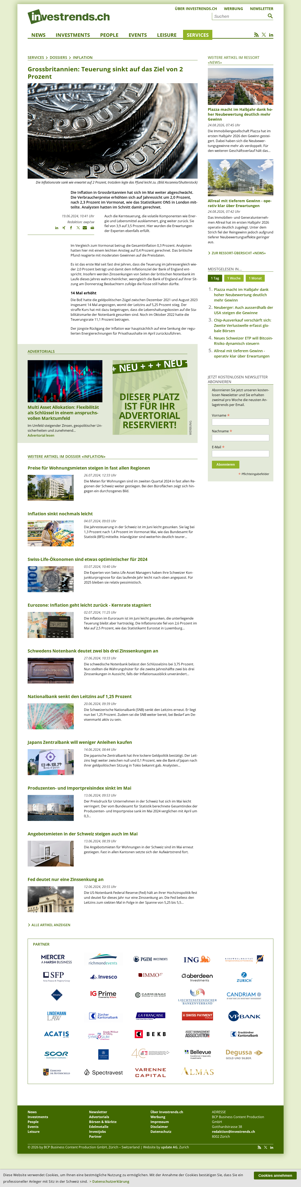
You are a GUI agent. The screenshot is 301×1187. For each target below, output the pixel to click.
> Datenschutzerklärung (109, 1181)
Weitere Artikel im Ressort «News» (233, 60)
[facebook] (69, 229)
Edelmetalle (98, 1126)
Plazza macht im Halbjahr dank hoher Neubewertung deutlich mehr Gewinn (241, 295)
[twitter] (76, 229)
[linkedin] (54, 229)
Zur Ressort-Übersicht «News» (239, 253)
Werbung (233, 8)
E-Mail (218, 447)
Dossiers (58, 57)
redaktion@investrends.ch (233, 1131)
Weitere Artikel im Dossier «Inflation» (66, 456)
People (109, 34)
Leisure (167, 34)
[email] (83, 229)
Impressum (159, 1122)
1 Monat (255, 278)
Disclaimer (159, 1126)
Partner (41, 944)
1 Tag (215, 278)
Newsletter (261, 8)
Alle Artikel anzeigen (51, 925)
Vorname (221, 415)
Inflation (83, 57)
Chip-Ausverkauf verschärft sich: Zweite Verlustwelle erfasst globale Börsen (242, 325)
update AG (169, 1147)
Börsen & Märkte (103, 1122)
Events (138, 34)
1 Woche (234, 278)
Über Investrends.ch (196, 8)
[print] (90, 229)
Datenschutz (160, 1131)
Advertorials (41, 351)
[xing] (62, 229)
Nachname (222, 431)
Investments (73, 34)
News (38, 34)
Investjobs (97, 1131)
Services (198, 34)
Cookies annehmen (275, 1176)
